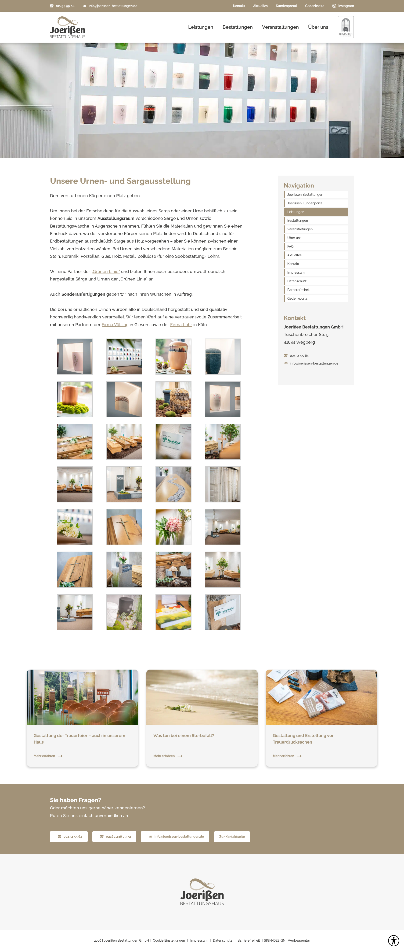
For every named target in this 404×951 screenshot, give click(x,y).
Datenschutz (297, 281)
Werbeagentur (299, 940)
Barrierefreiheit (298, 290)
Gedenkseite (314, 6)
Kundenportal (286, 6)
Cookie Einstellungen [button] (169, 940)
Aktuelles (260, 6)
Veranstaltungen (280, 27)
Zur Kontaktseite (232, 837)
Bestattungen (238, 27)
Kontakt (239, 6)
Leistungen (200, 27)
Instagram (346, 6)
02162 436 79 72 (118, 836)
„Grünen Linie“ (105, 271)
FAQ (290, 246)
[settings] (393, 940)
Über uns (318, 27)
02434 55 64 (65, 6)
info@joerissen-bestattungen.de (113, 6)
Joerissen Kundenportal (305, 203)
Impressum (296, 272)
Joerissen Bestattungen (305, 194)
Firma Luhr (181, 324)
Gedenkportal (297, 298)
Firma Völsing (115, 324)
